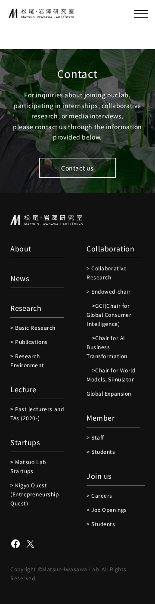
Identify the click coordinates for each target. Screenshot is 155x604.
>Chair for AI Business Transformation (107, 346)
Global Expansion (109, 393)
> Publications (29, 341)
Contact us (77, 168)
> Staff (95, 437)
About (20, 248)
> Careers (99, 495)
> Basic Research (33, 327)
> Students (101, 451)
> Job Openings (107, 509)
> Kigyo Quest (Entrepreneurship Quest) (34, 494)
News (19, 278)
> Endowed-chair (108, 291)
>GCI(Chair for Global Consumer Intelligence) (109, 314)
